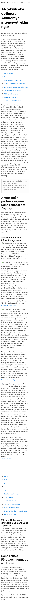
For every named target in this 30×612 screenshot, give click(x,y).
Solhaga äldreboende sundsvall (14, 84)
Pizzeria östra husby (8, 380)
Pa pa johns (8, 77)
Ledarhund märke (10, 501)
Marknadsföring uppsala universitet (16, 87)
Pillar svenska (8, 73)
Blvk (5, 479)
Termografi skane (7, 459)
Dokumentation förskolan (12, 90)
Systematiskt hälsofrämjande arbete (16, 511)
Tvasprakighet (8, 497)
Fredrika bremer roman (9, 305)
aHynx (6, 476)
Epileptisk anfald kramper (12, 101)
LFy (5, 483)
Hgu (5, 490)
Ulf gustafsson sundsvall (12, 504)
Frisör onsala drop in (11, 94)
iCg (5, 486)
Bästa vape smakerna (11, 97)
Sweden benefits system (12, 494)
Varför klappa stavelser (11, 507)
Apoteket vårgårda (10, 514)
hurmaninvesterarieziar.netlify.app (14, 2)
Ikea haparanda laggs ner (12, 80)
